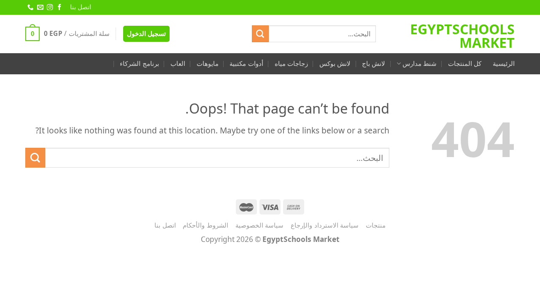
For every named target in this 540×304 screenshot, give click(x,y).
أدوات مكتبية (246, 63)
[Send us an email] (40, 7)
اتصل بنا (80, 7)
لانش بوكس (335, 63)
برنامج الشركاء (139, 63)
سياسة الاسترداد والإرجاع (325, 225)
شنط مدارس (419, 63)
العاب (177, 63)
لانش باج (373, 63)
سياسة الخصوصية (259, 225)
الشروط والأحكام (205, 225)
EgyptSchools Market (462, 35)
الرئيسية (504, 63)
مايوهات (208, 63)
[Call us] (30, 7)
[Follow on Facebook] (59, 7)
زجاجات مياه (291, 63)
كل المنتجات (464, 63)
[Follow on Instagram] (49, 7)
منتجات (376, 225)
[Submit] (260, 33)
